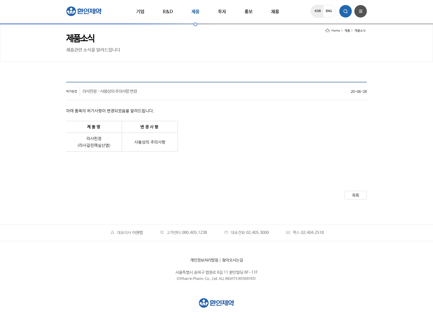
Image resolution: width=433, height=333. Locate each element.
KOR (318, 11)
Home (336, 31)
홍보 (249, 11)
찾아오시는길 (232, 260)
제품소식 (360, 31)
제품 (195, 11)
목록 (355, 195)
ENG (329, 11)
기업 (140, 11)
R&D (168, 11)
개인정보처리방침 (204, 260)
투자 (222, 11)
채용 (275, 11)
